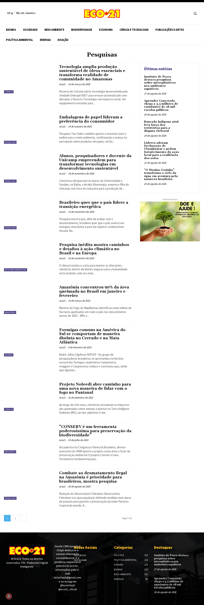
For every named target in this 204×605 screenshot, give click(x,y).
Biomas (9, 355)
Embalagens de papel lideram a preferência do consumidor (91, 119)
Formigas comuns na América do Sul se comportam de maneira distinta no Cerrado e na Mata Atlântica (92, 336)
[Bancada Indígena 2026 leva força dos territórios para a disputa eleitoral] (189, 126)
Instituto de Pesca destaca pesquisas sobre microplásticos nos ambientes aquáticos (160, 83)
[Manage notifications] (9, 596)
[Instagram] (186, 13)
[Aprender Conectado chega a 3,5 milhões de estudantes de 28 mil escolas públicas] (189, 105)
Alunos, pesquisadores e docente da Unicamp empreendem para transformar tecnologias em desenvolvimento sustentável (95, 162)
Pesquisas (10, 142)
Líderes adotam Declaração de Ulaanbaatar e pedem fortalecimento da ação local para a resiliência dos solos (161, 150)
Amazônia (10, 312)
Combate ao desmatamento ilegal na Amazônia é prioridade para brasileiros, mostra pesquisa (93, 477)
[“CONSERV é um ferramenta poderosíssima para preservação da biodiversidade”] (29, 438)
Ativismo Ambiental (15, 270)
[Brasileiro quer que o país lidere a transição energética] (29, 213)
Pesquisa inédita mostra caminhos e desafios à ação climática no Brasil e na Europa (94, 249)
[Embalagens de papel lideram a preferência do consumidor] (29, 128)
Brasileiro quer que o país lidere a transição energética (93, 204)
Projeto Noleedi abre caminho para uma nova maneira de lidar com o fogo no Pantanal (95, 388)
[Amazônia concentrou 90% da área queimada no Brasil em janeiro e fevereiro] (29, 298)
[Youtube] (20, 574)
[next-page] (23, 518)
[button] (195, 13)
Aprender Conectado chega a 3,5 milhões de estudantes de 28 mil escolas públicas (161, 105)
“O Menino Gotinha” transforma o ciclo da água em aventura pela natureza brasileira (161, 174)
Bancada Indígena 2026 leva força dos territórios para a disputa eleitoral (161, 126)
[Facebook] (179, 13)
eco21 (62, 84)
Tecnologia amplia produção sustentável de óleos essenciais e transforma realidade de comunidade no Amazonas (92, 73)
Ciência (9, 92)
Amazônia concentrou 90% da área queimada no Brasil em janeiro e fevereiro (94, 291)
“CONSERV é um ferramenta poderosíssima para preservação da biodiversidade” (95, 431)
